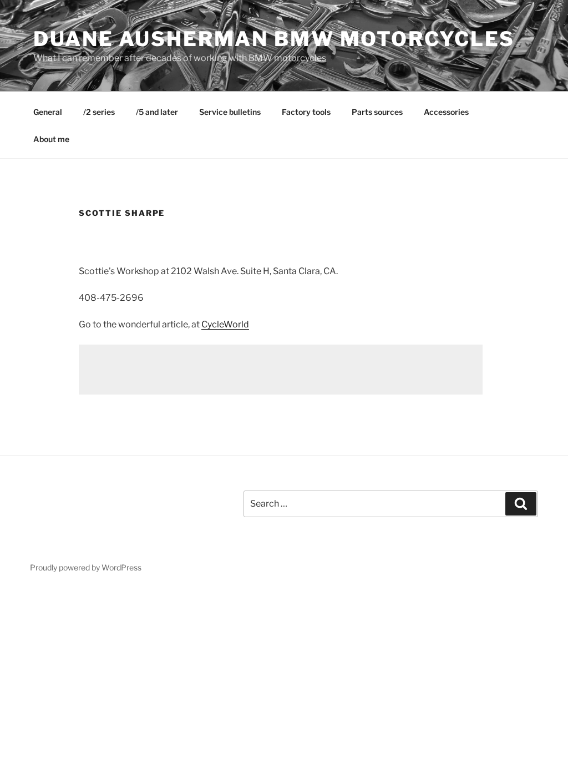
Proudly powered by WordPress (85, 567)
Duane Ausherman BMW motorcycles (274, 39)
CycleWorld (225, 324)
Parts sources (377, 112)
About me (51, 139)
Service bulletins (230, 112)
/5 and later (157, 112)
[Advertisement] (281, 370)
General (47, 112)
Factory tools (306, 112)
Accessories (446, 112)
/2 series (99, 112)
